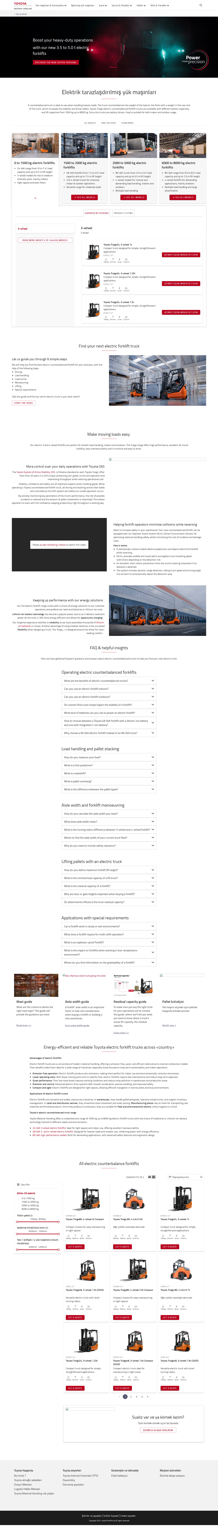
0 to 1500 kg (28, 1198)
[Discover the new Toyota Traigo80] (109, 47)
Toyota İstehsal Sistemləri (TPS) (80, 1475)
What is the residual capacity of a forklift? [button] (87, 886)
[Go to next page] (147, 1396)
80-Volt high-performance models (50, 1135)
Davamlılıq (69, 1480)
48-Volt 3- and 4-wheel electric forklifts (53, 1131)
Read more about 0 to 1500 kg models (45, 240)
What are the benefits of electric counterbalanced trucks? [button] (96, 680)
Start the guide (23, 402)
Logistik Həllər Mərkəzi (27, 1489)
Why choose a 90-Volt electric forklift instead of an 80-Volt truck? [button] (100, 733)
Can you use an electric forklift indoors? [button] (86, 688)
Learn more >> (121, 1032)
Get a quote (75, 1246)
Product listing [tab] (123, 213)
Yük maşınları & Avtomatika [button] (49, 5)
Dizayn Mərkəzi (23, 1484)
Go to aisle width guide (77, 1025)
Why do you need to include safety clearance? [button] (90, 845)
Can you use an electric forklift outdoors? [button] (87, 696)
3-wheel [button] (22, 228)
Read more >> (23, 1025)
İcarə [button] (101, 5)
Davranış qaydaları (73, 1484)
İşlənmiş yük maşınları (82, 5)
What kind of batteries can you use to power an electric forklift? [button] (99, 712)
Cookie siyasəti (128, 1515)
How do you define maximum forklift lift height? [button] (91, 870)
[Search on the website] (201, 5)
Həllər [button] (140, 5)
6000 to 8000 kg (30, 1209)
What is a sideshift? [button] (75, 773)
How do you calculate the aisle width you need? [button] (91, 813)
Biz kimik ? (20, 1475)
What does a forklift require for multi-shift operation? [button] (94, 934)
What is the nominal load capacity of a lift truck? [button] (91, 878)
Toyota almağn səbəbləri (28, 1480)
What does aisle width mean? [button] (80, 821)
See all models (86, 197)
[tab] (109, 681)
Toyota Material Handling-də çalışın (34, 1493)
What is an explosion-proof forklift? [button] (84, 942)
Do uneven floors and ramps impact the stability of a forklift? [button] (98, 704)
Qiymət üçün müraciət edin (181, 254)
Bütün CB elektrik (26, 1193)
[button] (149, 1177)
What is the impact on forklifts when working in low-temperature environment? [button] (100, 952)
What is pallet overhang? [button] (78, 781)
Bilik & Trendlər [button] (158, 5)
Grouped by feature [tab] (97, 213)
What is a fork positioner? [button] (78, 765)
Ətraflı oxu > (169, 1025)
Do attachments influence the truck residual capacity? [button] (94, 902)
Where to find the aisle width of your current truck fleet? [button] (95, 837)
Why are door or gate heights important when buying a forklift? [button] (99, 894)
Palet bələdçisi (119, 1475)
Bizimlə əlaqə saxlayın (158, 1430)
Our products (21, 13)
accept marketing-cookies (53, 544)
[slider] (17, 1222)
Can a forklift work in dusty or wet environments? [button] (92, 926)
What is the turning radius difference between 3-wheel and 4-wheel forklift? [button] (107, 829)
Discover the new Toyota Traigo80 (56, 62)
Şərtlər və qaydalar (92, 1515)
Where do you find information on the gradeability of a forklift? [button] (99, 962)
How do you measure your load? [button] (82, 757)
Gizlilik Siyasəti (111, 1515)
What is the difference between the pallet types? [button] (91, 789)
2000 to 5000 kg (30, 1205)
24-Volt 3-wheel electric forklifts (49, 1128)
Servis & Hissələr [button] (120, 5)
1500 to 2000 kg (30, 1201)
